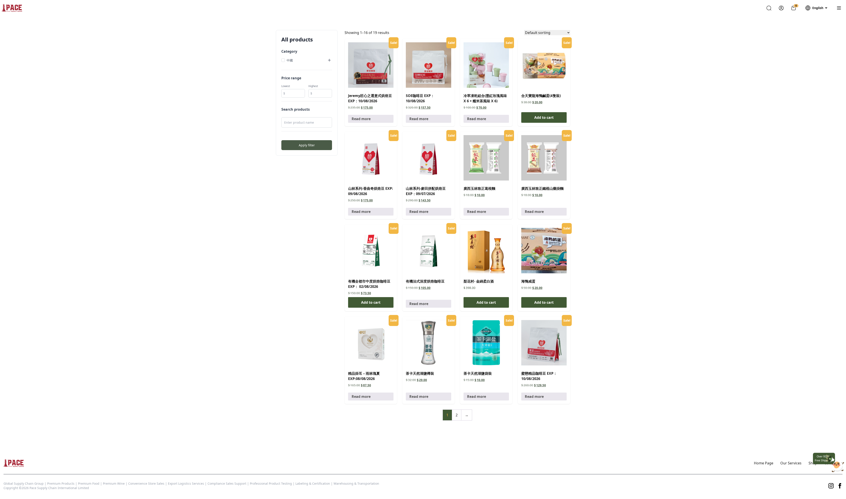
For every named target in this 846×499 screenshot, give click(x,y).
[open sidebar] (839, 8)
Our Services (790, 463)
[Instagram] (831, 485)
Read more (361, 118)
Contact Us (833, 463)
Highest (313, 86)
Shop (813, 463)
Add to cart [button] (544, 117)
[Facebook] (839, 485)
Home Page (763, 463)
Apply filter (307, 145)
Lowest (285, 86)
